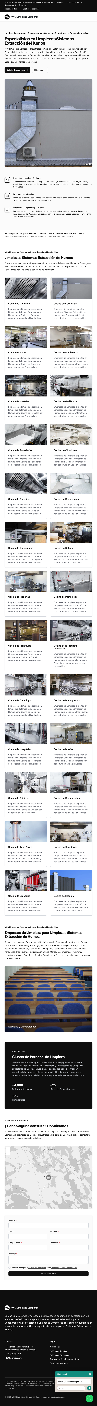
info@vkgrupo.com (13, 1358)
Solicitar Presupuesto (16, 70)
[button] (48, 1177)
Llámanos (38, 70)
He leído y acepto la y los (44, 1268)
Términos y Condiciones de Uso (64, 1268)
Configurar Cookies (59, 1363)
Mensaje (12, 1254)
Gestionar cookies (31, 9)
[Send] (89, 1388)
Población (55, 1243)
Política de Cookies (58, 1351)
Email (11, 1232)
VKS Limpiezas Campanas (25, 16)
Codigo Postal (15, 1243)
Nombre (12, 1221)
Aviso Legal (55, 1347)
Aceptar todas (11, 9)
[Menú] (90, 17)
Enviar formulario (48, 1273)
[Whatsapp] (89, 1398)
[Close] (90, 1374)
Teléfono (54, 1232)
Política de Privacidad (37, 1268)
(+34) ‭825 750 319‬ (13, 1354)
